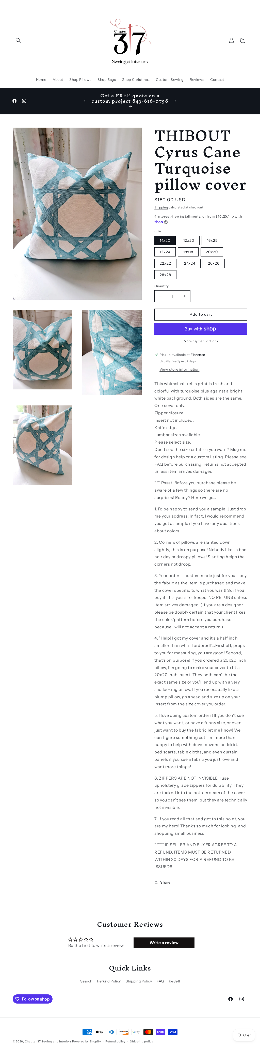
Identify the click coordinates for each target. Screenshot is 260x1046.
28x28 (165, 274)
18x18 (188, 252)
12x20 (188, 240)
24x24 (189, 263)
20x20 (212, 252)
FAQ (160, 981)
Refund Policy (109, 981)
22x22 (165, 263)
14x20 (165, 240)
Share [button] (165, 882)
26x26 (213, 263)
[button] (18, 40)
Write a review (164, 942)
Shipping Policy (139, 981)
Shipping (161, 207)
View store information (179, 369)
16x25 (212, 240)
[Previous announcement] (84, 101)
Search (86, 981)
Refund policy (115, 1041)
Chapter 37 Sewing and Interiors (48, 1041)
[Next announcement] (175, 101)
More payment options (201, 341)
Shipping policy (141, 1041)
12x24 (165, 252)
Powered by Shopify (86, 1041)
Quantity (161, 286)
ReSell (174, 981)
